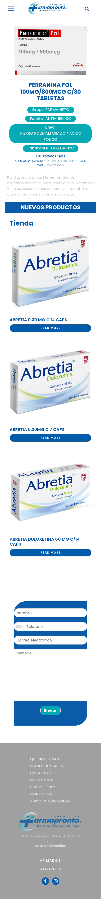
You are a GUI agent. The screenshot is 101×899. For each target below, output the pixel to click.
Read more (50, 328)
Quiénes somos (45, 758)
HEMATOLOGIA (54, 165)
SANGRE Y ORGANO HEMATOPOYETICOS (59, 161)
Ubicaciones (42, 787)
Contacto (41, 794)
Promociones (44, 780)
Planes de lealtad (48, 765)
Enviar (50, 710)
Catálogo (40, 772)
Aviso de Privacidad (50, 801)
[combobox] (19, 626)
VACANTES (50, 868)
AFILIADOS (50, 860)
